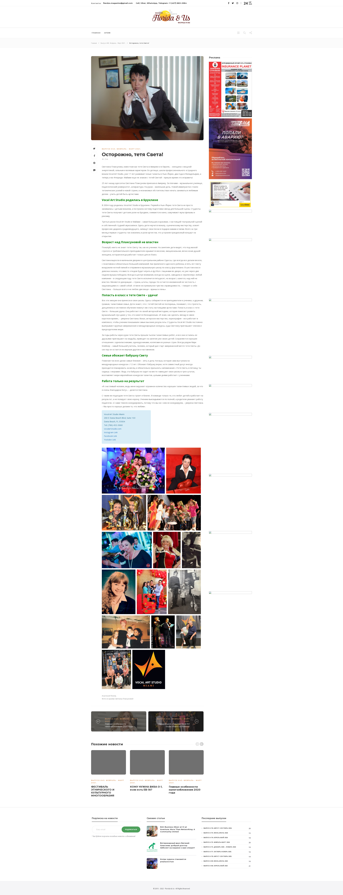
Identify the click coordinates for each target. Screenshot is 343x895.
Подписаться (131, 829)
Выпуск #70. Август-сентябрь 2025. (218, 856)
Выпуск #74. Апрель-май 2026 (216, 837)
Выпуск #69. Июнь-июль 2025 (216, 861)
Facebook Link (110, 436)
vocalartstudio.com (112, 428)
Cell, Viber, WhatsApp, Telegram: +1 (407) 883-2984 (161, 3)
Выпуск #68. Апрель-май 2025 (216, 866)
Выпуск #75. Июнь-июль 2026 (216, 833)
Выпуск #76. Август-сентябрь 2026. (218, 828)
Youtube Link (110, 439)
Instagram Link (111, 432)
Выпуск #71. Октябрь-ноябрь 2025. (218, 852)
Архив (107, 33)
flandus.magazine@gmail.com (118, 3)
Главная (96, 33)
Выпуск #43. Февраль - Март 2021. (113, 43)
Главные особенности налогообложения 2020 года (119, 725)
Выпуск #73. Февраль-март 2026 (217, 842)
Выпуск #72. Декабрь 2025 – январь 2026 (220, 847)
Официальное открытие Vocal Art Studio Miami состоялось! (174, 725)
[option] (108, 774)
